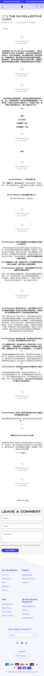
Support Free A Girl (28, 579)
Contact (4, 590)
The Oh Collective (18, 672)
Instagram (25, 582)
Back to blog (23, 500)
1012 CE (25, 610)
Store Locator (6, 579)
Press (4, 582)
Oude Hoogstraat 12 (28, 606)
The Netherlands (27, 618)
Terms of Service (7, 616)
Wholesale (5, 586)
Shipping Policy (7, 604)
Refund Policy (6, 608)
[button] (2, 6)
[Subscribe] (33, 635)
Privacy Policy (7, 612)
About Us (5, 575)
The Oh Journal (27, 575)
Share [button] (6, 28)
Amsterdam (26, 614)
